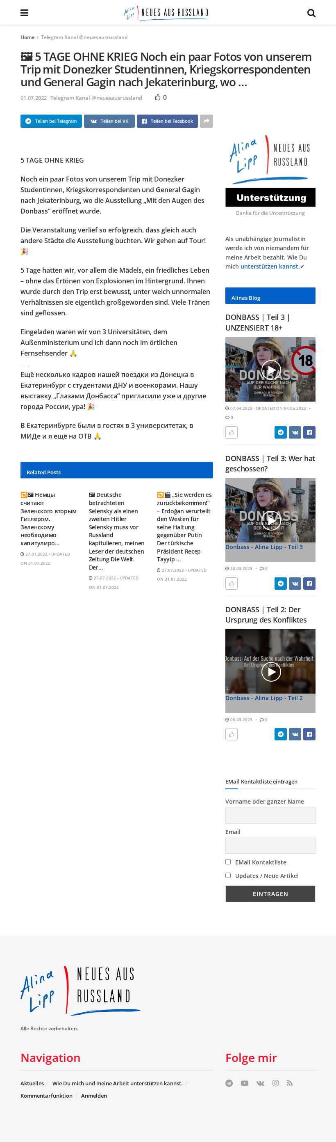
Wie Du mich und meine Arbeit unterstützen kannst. (117, 1083)
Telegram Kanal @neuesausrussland (84, 37)
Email (233, 832)
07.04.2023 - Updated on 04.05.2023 (267, 408)
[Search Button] (311, 12)
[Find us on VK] (260, 1083)
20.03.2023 (240, 568)
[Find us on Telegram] (229, 1083)
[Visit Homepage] (167, 12)
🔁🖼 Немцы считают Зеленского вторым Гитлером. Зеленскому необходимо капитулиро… (48, 519)
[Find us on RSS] (290, 1083)
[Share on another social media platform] (206, 121)
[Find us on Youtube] (244, 1083)
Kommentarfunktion (46, 1095)
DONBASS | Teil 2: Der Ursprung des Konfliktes (266, 614)
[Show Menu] (24, 12)
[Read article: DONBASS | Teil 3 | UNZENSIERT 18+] (270, 369)
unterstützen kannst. (270, 266)
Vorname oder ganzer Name (264, 801)
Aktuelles (32, 1083)
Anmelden (94, 1095)
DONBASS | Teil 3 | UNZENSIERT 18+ (258, 322)
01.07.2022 (33, 97)
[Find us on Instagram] (275, 1083)
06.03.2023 (240, 719)
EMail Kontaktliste (260, 862)
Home (27, 37)
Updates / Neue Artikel (266, 876)
